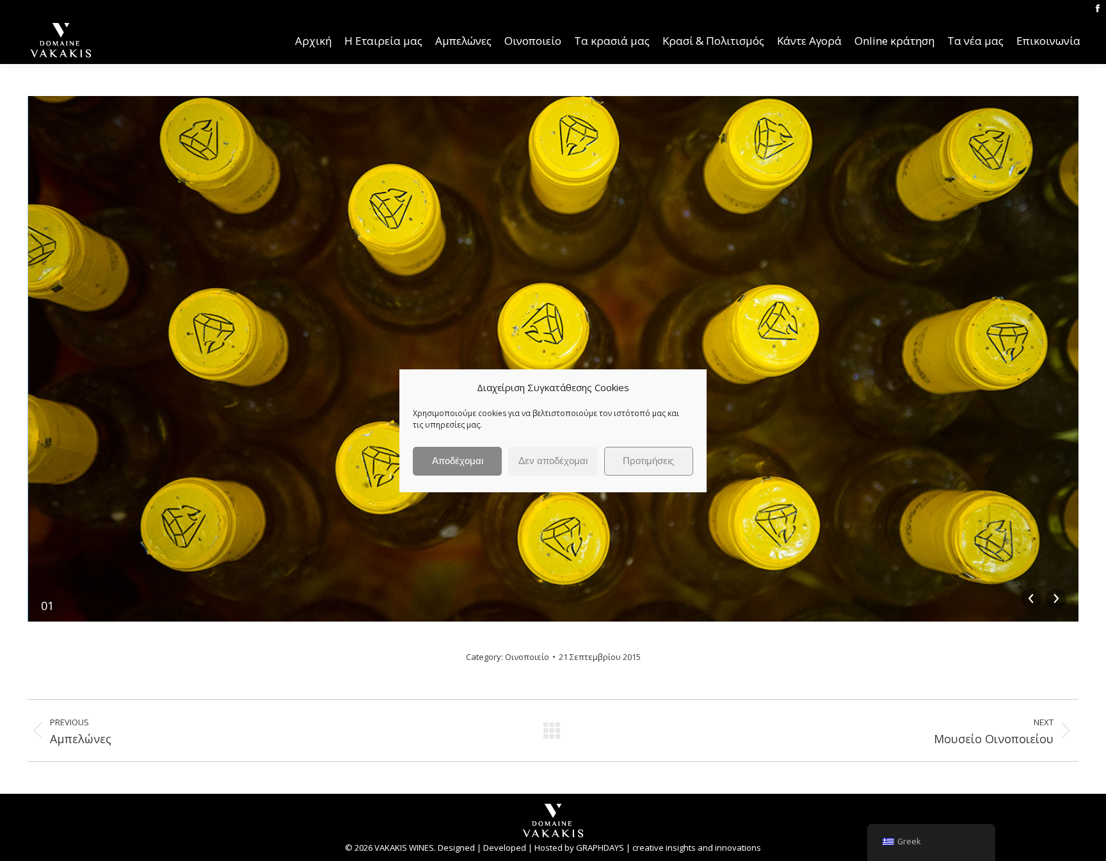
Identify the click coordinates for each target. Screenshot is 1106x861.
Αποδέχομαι (457, 460)
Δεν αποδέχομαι (553, 460)
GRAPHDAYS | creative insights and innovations (668, 847)
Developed (504, 847)
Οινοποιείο (527, 657)
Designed (456, 847)
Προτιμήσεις (648, 460)
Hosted (548, 847)
